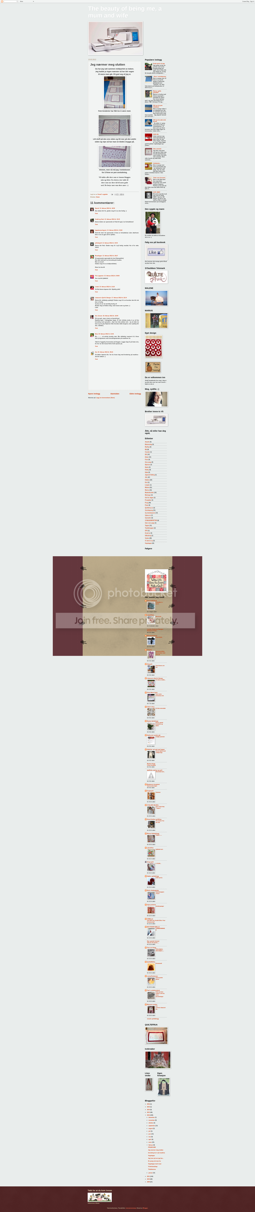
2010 (148, 1179)
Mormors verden (152, 1004)
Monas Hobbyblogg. (153, 833)
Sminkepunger (160, 906)
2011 (148, 1176)
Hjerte (147, 467)
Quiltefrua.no (149, 508)
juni (150, 1134)
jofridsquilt (98, 243)
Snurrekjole (159, 637)
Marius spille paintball (157, 91)
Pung (146, 502)
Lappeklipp (150, 615)
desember (152, 1117)
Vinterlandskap (152, 1166)
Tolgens (149, 650)
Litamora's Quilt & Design (103, 297)
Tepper (147, 525)
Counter (147, 452)
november (152, 1120)
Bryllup (147, 447)
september (152, 1125)
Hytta (146, 472)
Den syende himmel (153, 941)
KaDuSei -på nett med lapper (156, 749)
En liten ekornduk (161, 708)
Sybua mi (148, 515)
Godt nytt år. (159, 877)
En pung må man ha (154, 1161)
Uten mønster (157, 149)
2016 (148, 1104)
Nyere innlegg (94, 394)
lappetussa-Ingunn (100, 230)
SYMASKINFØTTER (151, 520)
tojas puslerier (151, 904)
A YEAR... (158, 863)
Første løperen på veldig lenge (161, 751)
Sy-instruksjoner (150, 513)
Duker (98, 197)
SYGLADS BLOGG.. (153, 805)
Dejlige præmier (160, 736)
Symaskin (148, 518)
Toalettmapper (149, 528)
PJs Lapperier (99, 275)
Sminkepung (149, 510)
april (150, 1139)
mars (150, 1142)
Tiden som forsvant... (159, 177)
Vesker (147, 538)
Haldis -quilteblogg (153, 876)
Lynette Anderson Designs (155, 629)
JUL (146, 477)
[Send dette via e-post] (116, 194)
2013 (148, 1112)
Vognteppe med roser (154, 1164)
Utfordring (148, 535)
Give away (148, 462)
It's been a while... (161, 680)
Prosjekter (148, 500)
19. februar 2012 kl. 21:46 (106, 334)
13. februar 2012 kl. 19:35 (110, 243)
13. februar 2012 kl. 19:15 (112, 219)
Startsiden (114, 394)
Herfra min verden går (153, 735)
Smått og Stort (99, 219)
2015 (148, 1107)
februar (151, 1145)
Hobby (147, 469)
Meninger (148, 495)
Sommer (158, 792)
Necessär (158, 616)
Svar (96, 213)
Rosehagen (98, 255)
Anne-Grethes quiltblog (154, 819)
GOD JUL (156, 134)
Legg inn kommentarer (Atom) (105, 397)
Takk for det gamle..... (153, 942)
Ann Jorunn (98, 316)
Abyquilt (149, 664)
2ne (96, 352)
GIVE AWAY (156, 192)
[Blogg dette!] (117, 194)
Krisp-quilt (150, 862)
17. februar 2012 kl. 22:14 (119, 297)
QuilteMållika (151, 962)
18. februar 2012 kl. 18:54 (110, 316)
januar (151, 1173)
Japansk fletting (150, 475)
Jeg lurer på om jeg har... (156, 1158)
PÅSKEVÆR (152, 1147)
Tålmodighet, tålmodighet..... (160, 949)
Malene (147, 487)
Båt (146, 449)
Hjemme (147, 464)
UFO (146, 530)
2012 (148, 1115)
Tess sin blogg (151, 947)
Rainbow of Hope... (152, 630)
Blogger (145, 1208)
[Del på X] (119, 194)
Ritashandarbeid (152, 635)
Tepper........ (159, 835)
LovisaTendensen (152, 976)
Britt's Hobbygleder (153, 890)
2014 (148, 1109)
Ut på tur (147, 533)
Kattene (147, 480)
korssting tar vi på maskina (156, 1153)
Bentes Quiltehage (152, 721)
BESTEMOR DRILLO (153, 927)
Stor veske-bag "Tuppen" (160, 807)
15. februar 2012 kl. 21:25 (107, 286)
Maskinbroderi (149, 492)
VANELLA (150, 919)
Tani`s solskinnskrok (153, 990)
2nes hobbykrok (152, 600)
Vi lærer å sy (149, 540)
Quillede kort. (159, 849)
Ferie (146, 459)
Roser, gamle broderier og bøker (159, 724)
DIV (146, 454)
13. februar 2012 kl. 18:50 (107, 208)
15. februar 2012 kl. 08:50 (111, 275)
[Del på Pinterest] (123, 194)
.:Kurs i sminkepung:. (159, 76)
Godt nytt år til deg (159, 63)
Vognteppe (148, 543)
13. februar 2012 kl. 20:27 (110, 255)
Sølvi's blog (150, 707)
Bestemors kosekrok (153, 784)
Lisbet (97, 286)
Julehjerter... (157, 163)
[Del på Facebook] (121, 194)
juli (150, 1131)
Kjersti (97, 208)
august (151, 1128)
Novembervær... (160, 771)
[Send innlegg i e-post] (112, 194)
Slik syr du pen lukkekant (157, 106)
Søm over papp (149, 523)
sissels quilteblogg (153, 1019)
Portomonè (159, 963)
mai (150, 1136)
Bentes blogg (151, 763)
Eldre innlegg (135, 394)
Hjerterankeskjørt (152, 786)
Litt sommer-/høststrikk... (161, 1007)
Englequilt (150, 791)
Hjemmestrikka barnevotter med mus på (160, 653)
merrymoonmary (131, 1208)
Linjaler (147, 485)
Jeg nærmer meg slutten (155, 1150)
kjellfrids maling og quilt (154, 770)
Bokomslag (148, 444)
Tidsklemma (152, 1169)
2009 (148, 1182)
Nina (96, 334)
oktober (151, 1123)
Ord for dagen (149, 497)
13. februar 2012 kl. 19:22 (114, 230)
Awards (147, 442)
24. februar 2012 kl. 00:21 (105, 352)
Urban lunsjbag (151, 765)
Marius (147, 490)
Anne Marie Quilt (152, 692)
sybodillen (150, 848)
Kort (146, 482)
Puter (146, 505)
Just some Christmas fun (160, 694)
